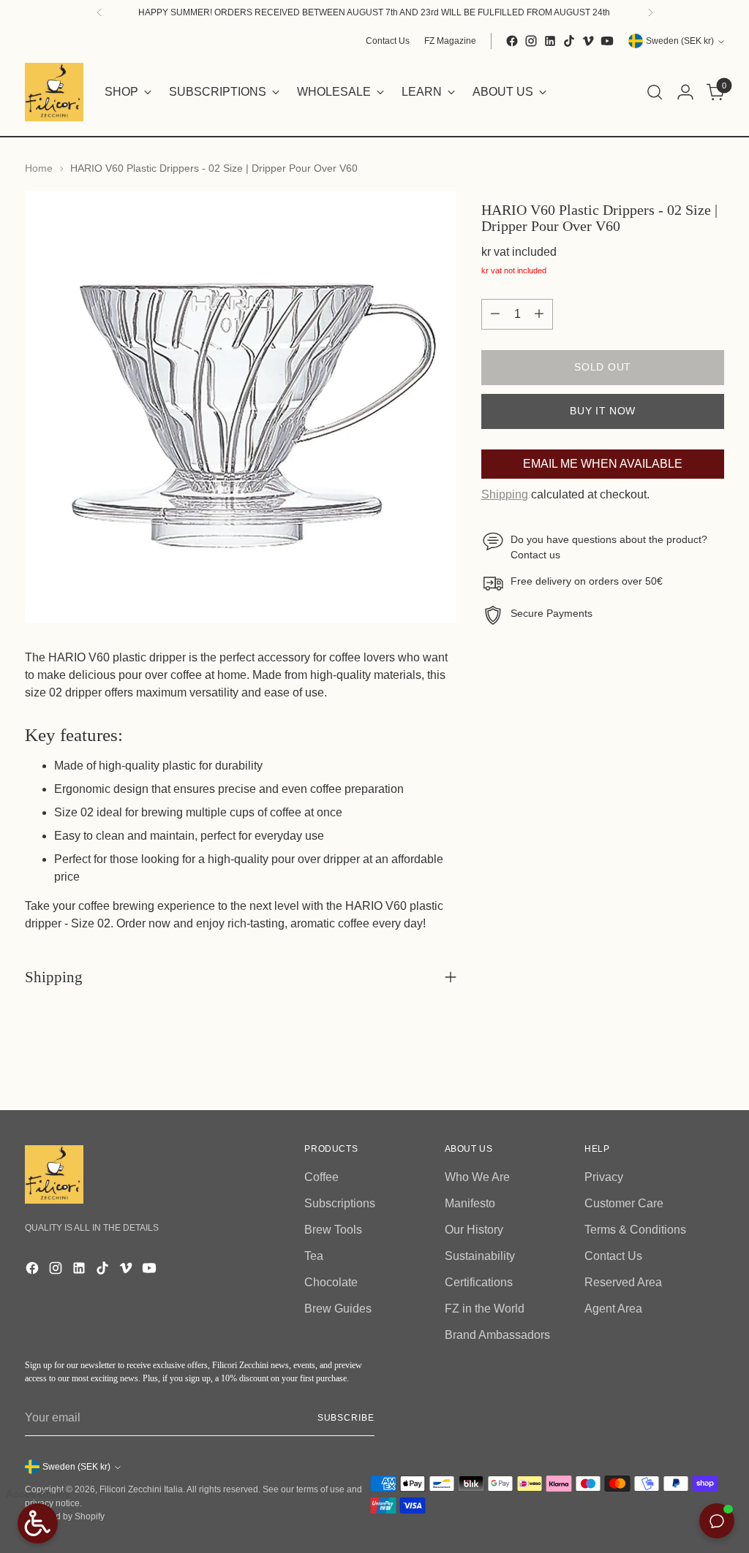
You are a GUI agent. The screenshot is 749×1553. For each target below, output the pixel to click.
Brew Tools (333, 1229)
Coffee (321, 1177)
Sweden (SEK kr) (680, 41)
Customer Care (623, 1203)
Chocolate (331, 1282)
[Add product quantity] (539, 314)
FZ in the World (484, 1308)
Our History (474, 1229)
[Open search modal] (654, 92)
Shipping (504, 494)
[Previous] (99, 12)
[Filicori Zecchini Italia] (54, 92)
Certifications (479, 1282)
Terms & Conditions (635, 1229)
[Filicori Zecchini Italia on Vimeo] (588, 41)
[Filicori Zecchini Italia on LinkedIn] (550, 41)
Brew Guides (338, 1308)
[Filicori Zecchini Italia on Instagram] (531, 41)
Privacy (603, 1177)
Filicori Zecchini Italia (141, 1489)
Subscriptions (339, 1203)
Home (39, 168)
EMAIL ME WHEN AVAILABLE (602, 463)
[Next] (650, 12)
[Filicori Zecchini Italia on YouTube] (607, 41)
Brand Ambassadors (497, 1335)
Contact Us (613, 1256)
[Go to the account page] (685, 92)
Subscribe (345, 1418)
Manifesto (470, 1203)
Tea (313, 1256)
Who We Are (477, 1177)
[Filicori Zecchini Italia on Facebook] (512, 41)
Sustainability (480, 1256)
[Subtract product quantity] (495, 314)
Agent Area (613, 1308)
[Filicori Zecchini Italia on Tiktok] (569, 41)
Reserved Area (623, 1282)
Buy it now (603, 411)
